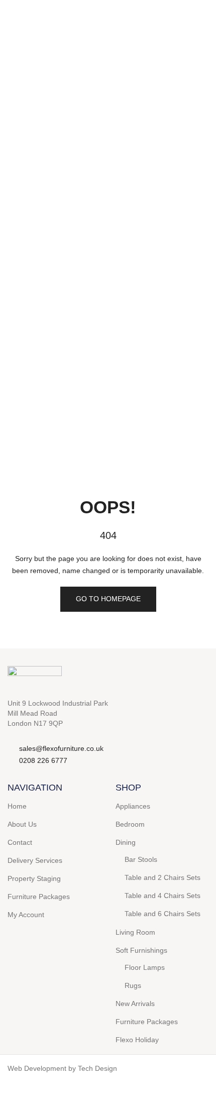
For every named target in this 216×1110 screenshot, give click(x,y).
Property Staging (34, 878)
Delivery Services (35, 860)
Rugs (133, 985)
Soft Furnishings (141, 950)
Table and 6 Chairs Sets (162, 914)
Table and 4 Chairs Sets (162, 896)
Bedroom (130, 824)
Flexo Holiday (137, 1040)
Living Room (135, 932)
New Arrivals (135, 1004)
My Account (26, 915)
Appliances (133, 806)
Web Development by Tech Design (62, 1068)
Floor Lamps (145, 967)
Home (17, 806)
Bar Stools (141, 859)
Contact (20, 842)
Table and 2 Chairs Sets (162, 877)
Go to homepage (108, 599)
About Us (22, 824)
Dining (126, 842)
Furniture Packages (39, 897)
